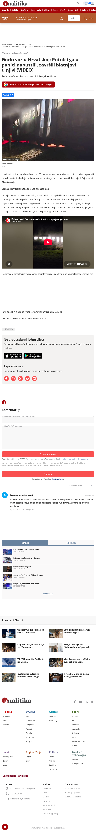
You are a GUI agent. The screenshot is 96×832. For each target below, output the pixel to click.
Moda (5, 765)
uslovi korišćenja (82, 459)
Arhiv (44, 792)
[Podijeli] (61, 18)
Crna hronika (36, 10)
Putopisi (29, 741)
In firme (75, 759)
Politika (15, 10)
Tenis (74, 737)
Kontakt (45, 797)
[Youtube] (27, 378)
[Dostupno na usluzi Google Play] (33, 356)
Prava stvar (30, 737)
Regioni (29, 729)
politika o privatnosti (68, 459)
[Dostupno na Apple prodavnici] (13, 356)
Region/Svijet (21, 44)
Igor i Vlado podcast (72, 788)
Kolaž (62, 10)
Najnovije (5, 10)
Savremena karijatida (15, 775)
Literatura (53, 769)
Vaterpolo (76, 729)
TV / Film (52, 765)
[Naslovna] (5, 827)
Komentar (6, 716)
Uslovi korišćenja (49, 805)
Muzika (52, 761)
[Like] (11, 510)
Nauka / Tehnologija (79, 753)
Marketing (53, 720)
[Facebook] (6, 378)
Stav (27, 716)
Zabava (5, 761)
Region (31, 44)
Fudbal (75, 716)
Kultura (85, 10)
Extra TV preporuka (72, 792)
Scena (51, 757)
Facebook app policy (50, 813)
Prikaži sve (48, 594)
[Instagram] (13, 378)
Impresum (46, 788)
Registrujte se (57, 479)
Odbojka (75, 733)
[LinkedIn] (34, 378)
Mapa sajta (46, 809)
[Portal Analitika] (16, 700)
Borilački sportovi (78, 741)
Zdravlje (29, 733)
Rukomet (75, 725)
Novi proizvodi (77, 764)
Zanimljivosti (8, 757)
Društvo (24, 10)
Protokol (6, 725)
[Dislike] (17, 510)
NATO (5, 720)
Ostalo (74, 746)
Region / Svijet (73, 10)
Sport (55, 10)
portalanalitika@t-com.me (20, 799)
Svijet (28, 761)
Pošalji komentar (48, 454)
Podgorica (30, 725)
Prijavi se (48, 473)
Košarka (75, 720)
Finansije (52, 716)
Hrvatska (8, 329)
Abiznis (47, 10)
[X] (20, 378)
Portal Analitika (7, 44)
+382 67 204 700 (16, 794)
